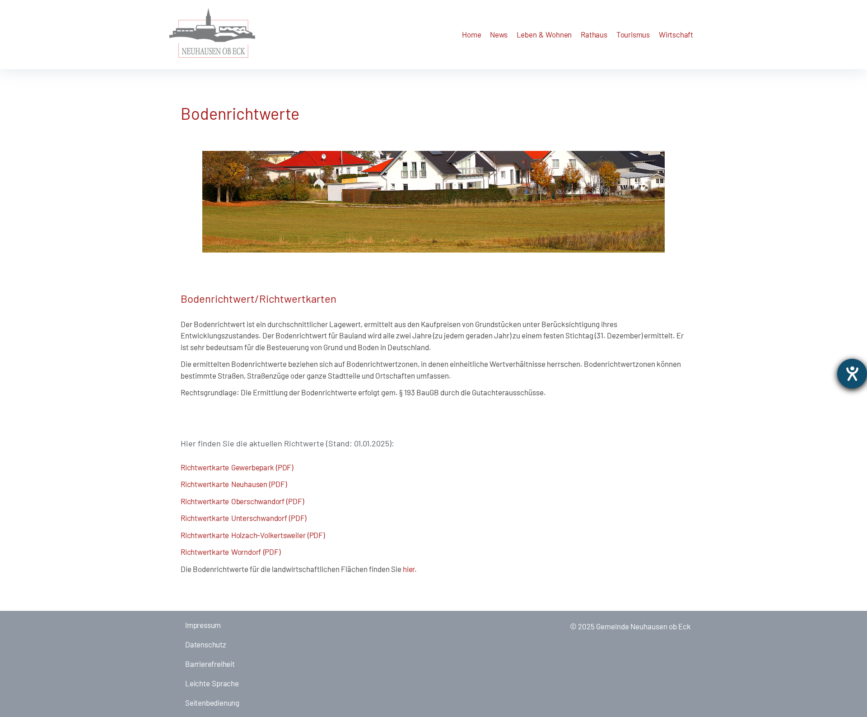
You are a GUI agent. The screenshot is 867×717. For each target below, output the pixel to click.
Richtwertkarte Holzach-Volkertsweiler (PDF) (253, 534)
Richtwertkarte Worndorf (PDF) (230, 551)
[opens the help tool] (852, 374)
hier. (410, 568)
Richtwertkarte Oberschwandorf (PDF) (242, 501)
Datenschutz (205, 644)
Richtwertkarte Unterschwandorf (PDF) (243, 517)
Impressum (203, 624)
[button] (498, 34)
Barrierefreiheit (210, 663)
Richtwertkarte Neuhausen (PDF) (233, 483)
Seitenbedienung (212, 702)
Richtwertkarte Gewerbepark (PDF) (237, 467)
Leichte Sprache (212, 683)
